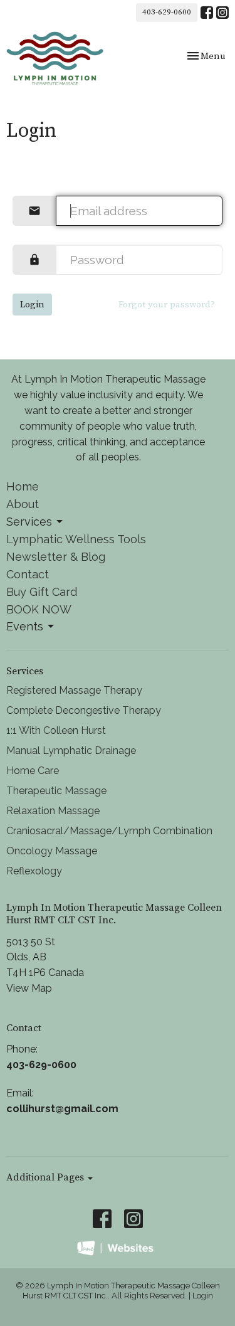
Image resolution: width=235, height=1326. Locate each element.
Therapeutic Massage (56, 791)
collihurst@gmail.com (62, 1109)
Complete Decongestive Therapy (83, 710)
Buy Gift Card (41, 591)
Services (29, 521)
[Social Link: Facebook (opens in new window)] (207, 12)
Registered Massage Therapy (74, 690)
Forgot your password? (166, 304)
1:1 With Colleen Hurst (56, 730)
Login (32, 304)
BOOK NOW (38, 609)
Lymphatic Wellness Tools (76, 539)
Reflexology (34, 871)
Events (24, 626)
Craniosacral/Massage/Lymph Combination (109, 831)
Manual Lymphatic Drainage (71, 750)
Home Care (32, 771)
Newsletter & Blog (55, 556)
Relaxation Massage (53, 811)
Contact (27, 574)
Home (22, 486)
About (22, 504)
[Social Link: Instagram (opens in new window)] (222, 12)
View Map (29, 988)
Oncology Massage (51, 851)
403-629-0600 (166, 12)
